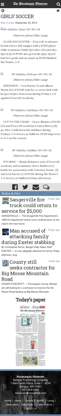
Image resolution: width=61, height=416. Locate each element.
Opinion (29, 400)
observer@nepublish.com (30, 393)
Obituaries (12, 404)
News (18, 400)
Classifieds (27, 404)
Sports (40, 400)
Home (7, 400)
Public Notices (44, 404)
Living (50, 400)
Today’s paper (30, 299)
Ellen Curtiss (7, 22)
